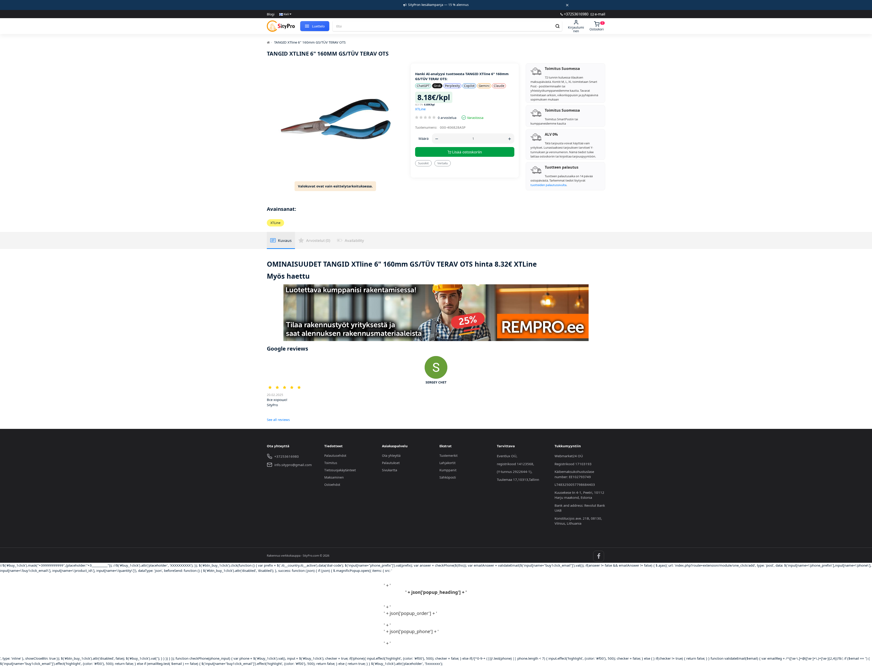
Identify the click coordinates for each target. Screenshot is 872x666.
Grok (437, 86)
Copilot (469, 86)
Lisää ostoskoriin (466, 152)
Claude (499, 86)
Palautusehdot (335, 455)
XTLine (420, 109)
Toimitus (330, 463)
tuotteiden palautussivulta (548, 185)
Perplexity (452, 86)
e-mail (599, 14)
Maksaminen (334, 477)
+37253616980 (575, 14)
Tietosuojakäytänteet (340, 470)
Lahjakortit (447, 463)
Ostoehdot (332, 484)
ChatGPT (423, 86)
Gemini (484, 86)
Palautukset (391, 463)
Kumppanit (447, 470)
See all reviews (278, 419)
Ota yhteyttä (391, 455)
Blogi (271, 14)
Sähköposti (447, 477)
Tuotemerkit (448, 455)
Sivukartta (389, 470)
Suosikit (423, 163)
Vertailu (442, 163)
